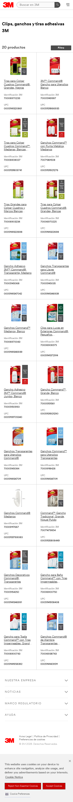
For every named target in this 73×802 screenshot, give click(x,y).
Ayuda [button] (10, 715)
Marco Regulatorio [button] (23, 703)
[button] (17, 794)
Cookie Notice (14, 777)
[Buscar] (57, 5)
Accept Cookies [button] (54, 786)
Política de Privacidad (46, 736)
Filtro (61, 48)
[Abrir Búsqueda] (67, 5)
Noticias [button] (13, 692)
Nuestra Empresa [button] (20, 680)
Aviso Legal (25, 736)
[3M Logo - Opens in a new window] (8, 5)
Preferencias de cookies (32, 739)
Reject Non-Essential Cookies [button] (23, 786)
